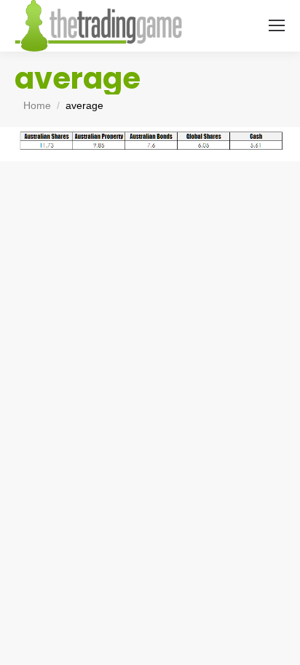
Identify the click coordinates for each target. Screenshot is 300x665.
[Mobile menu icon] (276, 25)
